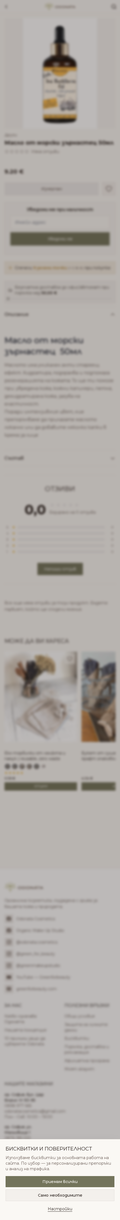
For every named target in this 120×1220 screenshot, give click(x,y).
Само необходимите (60, 1195)
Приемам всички (60, 1181)
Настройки (60, 1208)
